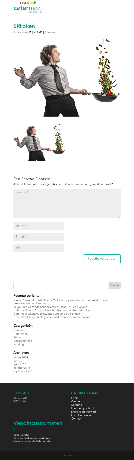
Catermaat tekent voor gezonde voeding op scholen (46, 314)
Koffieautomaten (20, 438)
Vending (18, 344)
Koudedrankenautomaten (39, 438)
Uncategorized (22, 341)
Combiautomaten (21, 435)
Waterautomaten (43, 441)
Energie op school (82, 408)
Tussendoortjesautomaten (24, 441)
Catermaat (20, 334)
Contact (76, 418)
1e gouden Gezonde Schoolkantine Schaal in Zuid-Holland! (50, 307)
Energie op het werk (83, 412)
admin (23, 32)
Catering (19, 330)
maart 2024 (20, 357)
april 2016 (19, 364)
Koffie (17, 337)
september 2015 (23, 371)
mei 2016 (19, 361)
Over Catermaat (81, 415)
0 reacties (49, 32)
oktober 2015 (22, 368)
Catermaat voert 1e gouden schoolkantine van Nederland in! (52, 310)
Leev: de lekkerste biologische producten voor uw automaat (51, 317)
